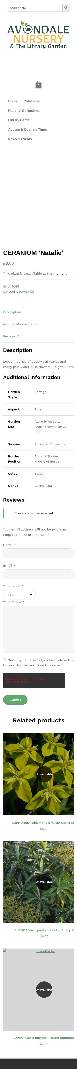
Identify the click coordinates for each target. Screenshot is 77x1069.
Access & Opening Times (28, 129)
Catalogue (32, 101)
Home (12, 101)
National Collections (24, 110)
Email (9, 565)
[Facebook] (29, 62)
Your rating (13, 586)
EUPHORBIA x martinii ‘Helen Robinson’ (44, 1038)
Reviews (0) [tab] (12, 336)
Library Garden (20, 120)
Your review (13, 602)
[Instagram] (48, 62)
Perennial (26, 291)
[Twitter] (38, 62)
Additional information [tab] (20, 324)
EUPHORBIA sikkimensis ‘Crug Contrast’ (44, 823)
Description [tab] (12, 312)
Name (9, 545)
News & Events (20, 139)
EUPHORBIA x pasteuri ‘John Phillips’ (44, 930)
